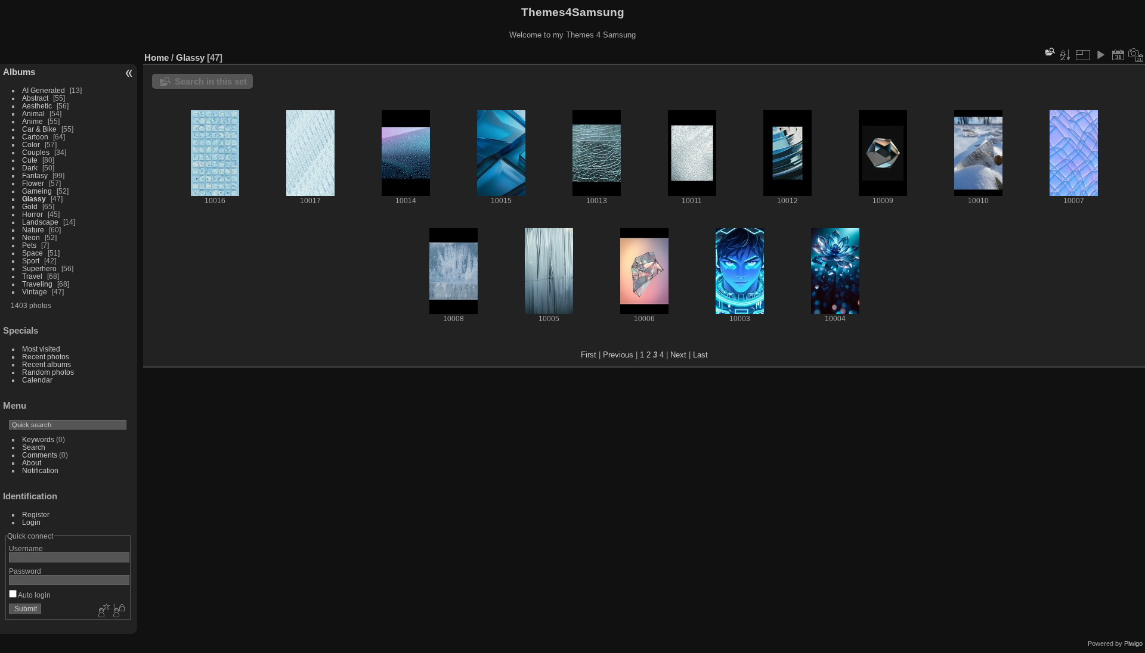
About (31, 463)
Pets (29, 245)
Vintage (34, 292)
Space (32, 253)
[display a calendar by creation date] (1136, 55)
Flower (33, 183)
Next (678, 354)
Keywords (38, 439)
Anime (32, 121)
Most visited (41, 349)
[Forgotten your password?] (118, 611)
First (588, 354)
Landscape (40, 222)
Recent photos (45, 356)
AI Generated (43, 90)
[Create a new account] (102, 611)
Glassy (34, 199)
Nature (33, 230)
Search (33, 447)
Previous (618, 354)
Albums (19, 72)
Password (25, 571)
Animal (33, 113)
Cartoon (35, 137)
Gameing (37, 191)
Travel (32, 276)
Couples (35, 152)
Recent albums (46, 364)
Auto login (34, 595)
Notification (40, 470)
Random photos (48, 372)
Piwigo (1133, 643)
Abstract (35, 98)
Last (700, 354)
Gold (30, 206)
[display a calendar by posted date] (1118, 55)
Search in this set (211, 81)
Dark (30, 168)
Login (31, 522)
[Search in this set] (1049, 51)
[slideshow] (1100, 55)
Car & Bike (39, 129)
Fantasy (35, 175)
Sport (30, 261)
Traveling (37, 284)
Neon (31, 237)
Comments (39, 455)
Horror (32, 214)
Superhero (39, 268)
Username (26, 548)
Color (31, 144)
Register (35, 514)
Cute (30, 160)
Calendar (37, 380)
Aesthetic (37, 106)
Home (156, 57)
